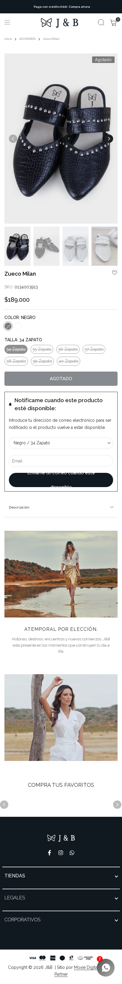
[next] (109, 139)
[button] (115, 272)
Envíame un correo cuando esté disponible (61, 480)
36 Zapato (68, 350)
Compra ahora (78, 6)
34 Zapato (16, 350)
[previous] (13, 139)
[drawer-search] (101, 22)
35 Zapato (42, 350)
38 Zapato (16, 362)
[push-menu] (7, 22)
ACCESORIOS (27, 38)
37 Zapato (94, 350)
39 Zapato (42, 362)
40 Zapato (68, 362)
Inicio (8, 38)
